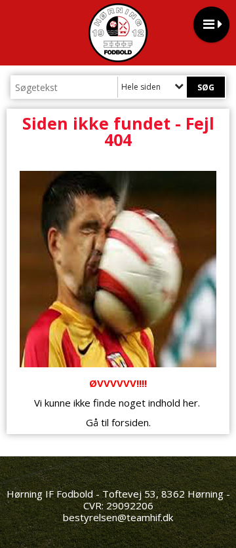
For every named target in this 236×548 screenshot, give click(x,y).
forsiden (130, 422)
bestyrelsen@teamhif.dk (118, 517)
